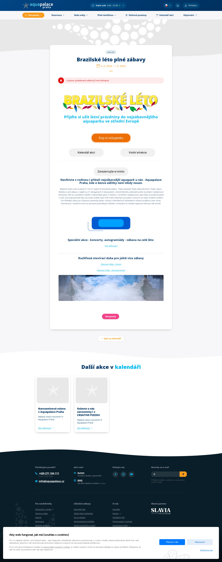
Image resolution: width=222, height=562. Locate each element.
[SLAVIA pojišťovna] (160, 511)
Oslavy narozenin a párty (84, 525)
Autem (80, 472)
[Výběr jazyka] (168, 5)
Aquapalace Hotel (120, 525)
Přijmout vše (172, 542)
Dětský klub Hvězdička (83, 513)
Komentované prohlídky (84, 521)
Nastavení (200, 542)
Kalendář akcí (80, 509)
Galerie (38, 517)
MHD (79, 480)
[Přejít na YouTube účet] (131, 474)
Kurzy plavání (80, 517)
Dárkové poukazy (42, 525)
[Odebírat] (183, 474)
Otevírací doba (41, 513)
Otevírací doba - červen (111, 264)
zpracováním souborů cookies (56, 547)
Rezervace (39, 521)
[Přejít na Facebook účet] (115, 474)
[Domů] (37, 5)
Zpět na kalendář (112, 338)
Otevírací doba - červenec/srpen (111, 270)
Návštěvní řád (118, 517)
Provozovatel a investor (122, 521)
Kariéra (116, 513)
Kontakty (116, 509)
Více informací (111, 246)
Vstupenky (110, 316)
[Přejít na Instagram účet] (123, 474)
